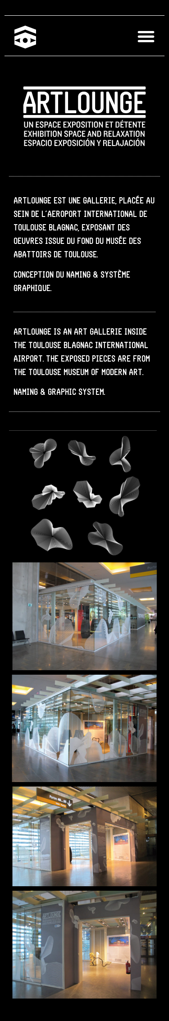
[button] (146, 37)
